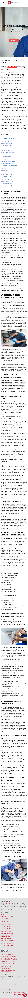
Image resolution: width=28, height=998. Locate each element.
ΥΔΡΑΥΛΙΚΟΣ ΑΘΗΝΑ (5, 930)
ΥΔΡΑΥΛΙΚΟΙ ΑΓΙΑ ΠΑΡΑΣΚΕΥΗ (8, 945)
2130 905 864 (14, 40)
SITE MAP (3, 914)
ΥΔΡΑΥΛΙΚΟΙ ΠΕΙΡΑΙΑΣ (6, 923)
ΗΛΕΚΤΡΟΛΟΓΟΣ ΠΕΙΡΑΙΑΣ (7, 933)
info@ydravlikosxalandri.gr (7, 989)
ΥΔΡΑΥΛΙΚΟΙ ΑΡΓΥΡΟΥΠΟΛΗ (7, 943)
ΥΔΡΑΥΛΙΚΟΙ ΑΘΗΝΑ (5, 921)
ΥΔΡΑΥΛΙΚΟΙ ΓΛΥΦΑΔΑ (6, 926)
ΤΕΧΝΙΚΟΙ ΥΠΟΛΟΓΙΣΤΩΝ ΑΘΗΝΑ (8, 961)
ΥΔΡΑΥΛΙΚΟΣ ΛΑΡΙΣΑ (6, 968)
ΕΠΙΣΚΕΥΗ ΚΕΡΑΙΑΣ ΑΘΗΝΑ (7, 963)
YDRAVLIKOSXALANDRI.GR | (20, 992)
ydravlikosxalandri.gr (7, 903)
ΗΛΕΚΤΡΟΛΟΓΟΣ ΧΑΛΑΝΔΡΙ (7, 936)
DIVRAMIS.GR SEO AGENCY (20, 994)
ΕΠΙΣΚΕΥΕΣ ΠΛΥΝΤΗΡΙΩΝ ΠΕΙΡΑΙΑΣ (9, 959)
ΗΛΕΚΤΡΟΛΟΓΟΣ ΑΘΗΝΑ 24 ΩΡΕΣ (9, 938)
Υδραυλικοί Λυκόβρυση (8, 152)
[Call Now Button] (25, 995)
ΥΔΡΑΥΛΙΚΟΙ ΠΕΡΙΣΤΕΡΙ (6, 924)
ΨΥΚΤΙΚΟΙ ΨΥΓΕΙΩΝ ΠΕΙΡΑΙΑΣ (8, 954)
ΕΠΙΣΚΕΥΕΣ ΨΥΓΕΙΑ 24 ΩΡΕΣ (7, 953)
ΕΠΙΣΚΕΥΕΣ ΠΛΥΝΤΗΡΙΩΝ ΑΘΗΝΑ (8, 958)
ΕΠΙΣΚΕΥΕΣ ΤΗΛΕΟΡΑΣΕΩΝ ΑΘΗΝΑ (9, 965)
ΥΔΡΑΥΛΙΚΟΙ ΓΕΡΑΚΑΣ (6, 942)
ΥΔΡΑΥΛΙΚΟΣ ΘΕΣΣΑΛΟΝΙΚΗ (7, 971)
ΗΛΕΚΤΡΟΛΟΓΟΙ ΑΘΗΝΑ (6, 931)
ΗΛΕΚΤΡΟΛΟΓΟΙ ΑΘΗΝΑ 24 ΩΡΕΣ (8, 940)
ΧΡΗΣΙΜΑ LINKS (4, 918)
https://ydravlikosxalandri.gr (7, 986)
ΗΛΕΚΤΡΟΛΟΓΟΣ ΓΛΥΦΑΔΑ (7, 935)
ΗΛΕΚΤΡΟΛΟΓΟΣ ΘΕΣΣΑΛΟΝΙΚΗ (8, 970)
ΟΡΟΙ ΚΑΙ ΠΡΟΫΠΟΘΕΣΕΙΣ (7, 916)
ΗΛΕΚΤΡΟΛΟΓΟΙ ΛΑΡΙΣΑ (6, 966)
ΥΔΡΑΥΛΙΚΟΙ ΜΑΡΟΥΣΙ (6, 928)
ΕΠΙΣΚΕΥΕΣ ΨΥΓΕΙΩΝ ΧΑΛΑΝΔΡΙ (8, 956)
